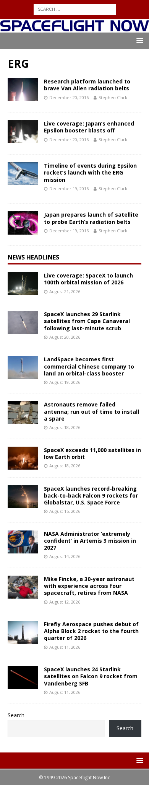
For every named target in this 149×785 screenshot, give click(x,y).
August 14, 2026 (64, 556)
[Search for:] (75, 8)
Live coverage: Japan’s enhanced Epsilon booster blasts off (89, 127)
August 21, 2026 (64, 291)
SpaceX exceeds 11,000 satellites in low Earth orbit (92, 453)
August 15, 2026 (64, 511)
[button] (138, 40)
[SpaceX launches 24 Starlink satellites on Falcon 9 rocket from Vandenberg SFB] (23, 677)
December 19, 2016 (69, 188)
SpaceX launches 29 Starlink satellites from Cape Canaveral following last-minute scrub (87, 320)
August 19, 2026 (64, 382)
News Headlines (33, 257)
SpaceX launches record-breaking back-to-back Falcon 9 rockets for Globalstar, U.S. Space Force (91, 495)
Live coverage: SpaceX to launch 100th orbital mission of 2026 (88, 279)
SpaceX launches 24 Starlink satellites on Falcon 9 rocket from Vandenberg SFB (91, 676)
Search (16, 715)
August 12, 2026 (64, 602)
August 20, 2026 (64, 337)
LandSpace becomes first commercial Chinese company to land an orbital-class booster (89, 366)
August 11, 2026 (64, 647)
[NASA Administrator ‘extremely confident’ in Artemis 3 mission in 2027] (23, 541)
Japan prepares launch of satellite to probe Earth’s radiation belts (91, 218)
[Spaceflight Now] (74, 28)
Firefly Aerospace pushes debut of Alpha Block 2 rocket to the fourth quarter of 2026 (91, 630)
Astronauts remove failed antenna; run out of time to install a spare (91, 411)
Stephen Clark (113, 97)
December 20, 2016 (69, 97)
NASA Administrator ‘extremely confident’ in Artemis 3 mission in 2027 (90, 540)
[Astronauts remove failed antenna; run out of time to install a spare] (23, 412)
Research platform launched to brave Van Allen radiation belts (87, 85)
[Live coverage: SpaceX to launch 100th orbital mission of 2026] (23, 283)
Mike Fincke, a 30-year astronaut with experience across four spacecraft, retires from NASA (89, 585)
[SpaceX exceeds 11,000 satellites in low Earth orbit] (23, 458)
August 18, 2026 (64, 427)
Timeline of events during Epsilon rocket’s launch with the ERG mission (90, 172)
